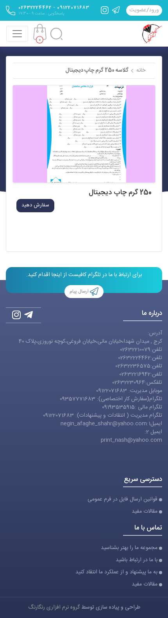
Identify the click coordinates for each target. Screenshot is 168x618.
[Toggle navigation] (17, 34)
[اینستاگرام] (105, 10)
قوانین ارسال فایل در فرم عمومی (122, 499)
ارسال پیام (80, 291)
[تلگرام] (116, 10)
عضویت (138, 10)
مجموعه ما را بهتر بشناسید (129, 548)
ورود (154, 10)
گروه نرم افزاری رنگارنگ (54, 607)
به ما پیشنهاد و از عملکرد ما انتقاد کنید (116, 572)
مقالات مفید (144, 512)
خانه (140, 70)
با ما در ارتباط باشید (136, 560)
